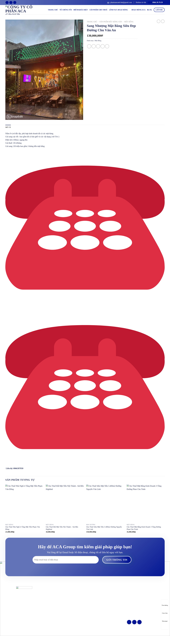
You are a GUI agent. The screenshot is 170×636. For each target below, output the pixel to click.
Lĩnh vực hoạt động (118, 10)
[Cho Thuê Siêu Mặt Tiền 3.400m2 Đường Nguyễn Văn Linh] (105, 503)
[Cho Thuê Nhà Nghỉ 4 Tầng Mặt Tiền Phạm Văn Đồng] (24, 503)
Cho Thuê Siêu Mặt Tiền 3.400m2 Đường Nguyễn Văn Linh (104, 528)
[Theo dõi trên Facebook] (7, 2)
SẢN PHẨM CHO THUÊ (98, 10)
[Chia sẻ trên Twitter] (94, 46)
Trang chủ (53, 10)
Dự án (88, 600)
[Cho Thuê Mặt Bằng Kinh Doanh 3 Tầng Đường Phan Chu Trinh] (146, 503)
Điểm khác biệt (81, 10)
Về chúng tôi (66, 10)
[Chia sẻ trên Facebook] (89, 46)
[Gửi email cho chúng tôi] (10, 2)
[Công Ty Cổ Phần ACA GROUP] (22, 10)
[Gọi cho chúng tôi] (14, 2)
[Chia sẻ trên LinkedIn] (107, 46)
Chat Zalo (165, 613)
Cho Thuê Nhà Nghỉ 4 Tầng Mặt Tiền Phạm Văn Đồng (22, 528)
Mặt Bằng (129, 22)
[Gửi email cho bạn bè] (98, 46)
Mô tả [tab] (8, 127)
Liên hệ (159, 10)
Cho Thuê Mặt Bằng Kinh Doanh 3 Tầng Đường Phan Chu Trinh (144, 528)
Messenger (165, 621)
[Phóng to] (8, 116)
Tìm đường (165, 605)
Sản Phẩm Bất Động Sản (110, 22)
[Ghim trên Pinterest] (103, 46)
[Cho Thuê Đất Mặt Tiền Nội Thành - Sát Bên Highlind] (65, 503)
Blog (149, 10)
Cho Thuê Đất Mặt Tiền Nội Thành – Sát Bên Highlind (62, 528)
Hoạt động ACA (138, 10)
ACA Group (88, 630)
